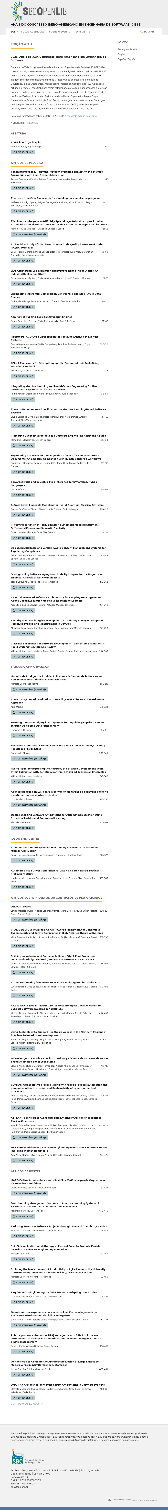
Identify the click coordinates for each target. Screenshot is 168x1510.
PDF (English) (24, 152)
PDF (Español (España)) (30, 234)
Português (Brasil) (127, 49)
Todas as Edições (32, 31)
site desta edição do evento (82, 116)
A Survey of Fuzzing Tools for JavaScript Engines (41, 316)
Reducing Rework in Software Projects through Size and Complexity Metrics (59, 1226)
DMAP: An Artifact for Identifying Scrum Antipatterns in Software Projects (58, 1384)
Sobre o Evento (60, 31)
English (121, 54)
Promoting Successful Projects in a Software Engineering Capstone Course (58, 435)
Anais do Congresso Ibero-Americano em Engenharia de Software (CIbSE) (76, 24)
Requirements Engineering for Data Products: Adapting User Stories (54, 1292)
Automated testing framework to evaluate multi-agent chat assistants (55, 982)
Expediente (82, 31)
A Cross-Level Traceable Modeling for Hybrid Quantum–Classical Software (57, 505)
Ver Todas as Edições (25, 1403)
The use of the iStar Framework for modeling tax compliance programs (55, 198)
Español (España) (127, 59)
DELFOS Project (21, 906)
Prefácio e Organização (26, 142)
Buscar (149, 31)
